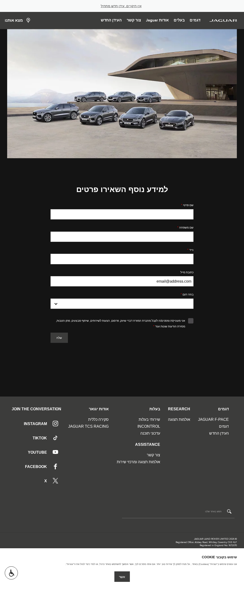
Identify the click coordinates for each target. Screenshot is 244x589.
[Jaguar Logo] (223, 20)
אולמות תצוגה (179, 419)
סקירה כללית (98, 419)
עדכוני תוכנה (150, 433)
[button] (11, 572)
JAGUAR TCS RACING (88, 426)
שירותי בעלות (149, 419)
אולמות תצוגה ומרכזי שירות (138, 462)
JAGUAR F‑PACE (213, 419)
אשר (122, 577)
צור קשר (153, 455)
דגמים (224, 426)
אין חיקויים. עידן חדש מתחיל (121, 6)
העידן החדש (219, 433)
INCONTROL (148, 426)
